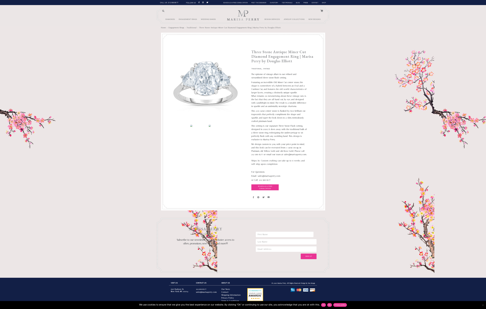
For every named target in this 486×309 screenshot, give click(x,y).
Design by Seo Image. (308, 283)
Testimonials (287, 2)
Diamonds (170, 19)
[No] (483, 305)
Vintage (266, 69)
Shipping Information (231, 295)
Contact (315, 2)
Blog (298, 2)
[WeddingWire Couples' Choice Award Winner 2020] (255, 296)
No (329, 305)
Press (305, 2)
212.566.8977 (173, 3)
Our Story (274, 2)
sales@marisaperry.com (206, 292)
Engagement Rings (188, 19)
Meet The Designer (258, 2)
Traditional (192, 28)
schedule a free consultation (235, 2)
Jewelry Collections (294, 19)
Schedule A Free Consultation (265, 187)
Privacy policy (340, 305)
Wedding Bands (208, 19)
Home (163, 28)
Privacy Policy (227, 298)
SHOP (324, 2)
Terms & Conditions (230, 301)
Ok (323, 305)
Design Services (272, 19)
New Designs (314, 19)
